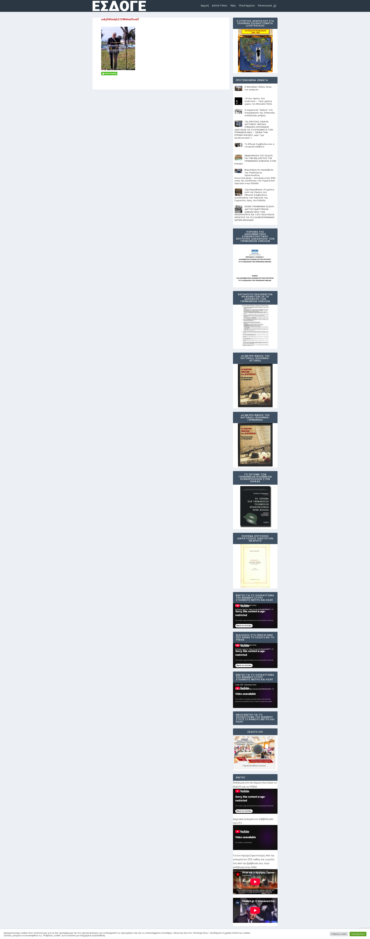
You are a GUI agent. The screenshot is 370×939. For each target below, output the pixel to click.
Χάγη (233, 5)
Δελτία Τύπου (219, 5)
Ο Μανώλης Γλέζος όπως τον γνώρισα (258, 88)
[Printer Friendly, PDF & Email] (109, 73)
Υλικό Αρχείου (247, 5)
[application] (255, 615)
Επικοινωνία (265, 5)
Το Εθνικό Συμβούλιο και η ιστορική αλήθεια (259, 145)
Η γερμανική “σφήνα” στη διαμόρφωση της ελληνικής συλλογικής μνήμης (260, 113)
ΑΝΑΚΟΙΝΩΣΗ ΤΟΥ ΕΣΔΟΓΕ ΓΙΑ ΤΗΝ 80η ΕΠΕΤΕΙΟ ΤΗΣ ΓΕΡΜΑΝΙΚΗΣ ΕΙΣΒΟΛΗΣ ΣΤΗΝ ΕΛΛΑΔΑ (255, 159)
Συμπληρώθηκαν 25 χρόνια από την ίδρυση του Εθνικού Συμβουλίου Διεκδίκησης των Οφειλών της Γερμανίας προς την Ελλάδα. (254, 195)
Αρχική (205, 5)
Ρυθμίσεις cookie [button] (338, 934)
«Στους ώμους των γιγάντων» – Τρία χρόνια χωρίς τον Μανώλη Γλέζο (258, 101)
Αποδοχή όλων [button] (358, 934)
